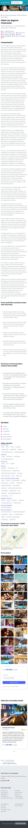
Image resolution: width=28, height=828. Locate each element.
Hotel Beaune (4, 794)
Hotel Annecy (4, 790)
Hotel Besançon (5, 796)
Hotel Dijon (17, 790)
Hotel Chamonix (10, 760)
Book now (14, 682)
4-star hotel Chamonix (8, 762)
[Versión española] (4, 781)
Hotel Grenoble (18, 792)
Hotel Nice (3, 806)
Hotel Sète (3, 811)
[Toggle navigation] (25, 3)
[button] (2, 8)
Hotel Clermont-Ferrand (7, 798)
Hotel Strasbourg (19, 804)
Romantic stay (21, 33)
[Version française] (1, 781)
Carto (11, 547)
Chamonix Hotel (5, 2)
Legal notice (21, 823)
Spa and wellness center (8, 33)
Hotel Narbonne (5, 804)
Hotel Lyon (17, 794)
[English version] (3, 781)
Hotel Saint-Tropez (5, 809)
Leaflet (3, 547)
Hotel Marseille (18, 796)
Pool (3, 31)
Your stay (5, 675)
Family (19, 34)
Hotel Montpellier (19, 798)
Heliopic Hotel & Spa (8, 727)
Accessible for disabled (19, 36)
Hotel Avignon (4, 792)
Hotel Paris (3, 807)
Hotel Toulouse (18, 806)
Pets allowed (5, 34)
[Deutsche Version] (8, 781)
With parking (10, 31)
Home (2, 760)
